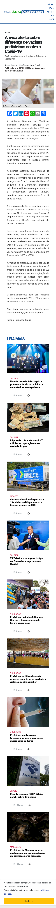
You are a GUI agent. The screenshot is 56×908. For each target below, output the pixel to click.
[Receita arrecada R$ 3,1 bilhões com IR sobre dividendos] (28, 771)
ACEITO (29, 901)
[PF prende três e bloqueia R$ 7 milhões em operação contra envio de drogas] (28, 417)
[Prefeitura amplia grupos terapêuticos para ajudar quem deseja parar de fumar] (28, 712)
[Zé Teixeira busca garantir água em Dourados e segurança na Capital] (28, 535)
